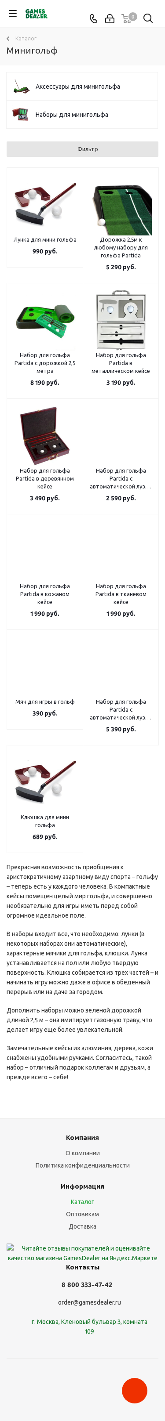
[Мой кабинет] (109, 18)
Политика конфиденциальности (83, 1165)
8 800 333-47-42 (87, 1284)
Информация (82, 1186)
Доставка (82, 1226)
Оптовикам (82, 1214)
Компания (82, 1137)
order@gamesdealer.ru (89, 1302)
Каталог (82, 1201)
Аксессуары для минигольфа (78, 86)
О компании (83, 1153)
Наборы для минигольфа (72, 114)
